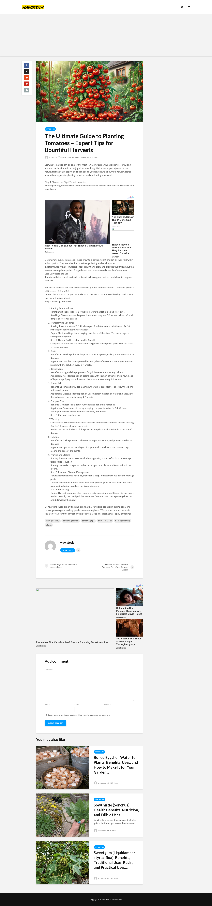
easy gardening (52, 520)
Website (107, 704)
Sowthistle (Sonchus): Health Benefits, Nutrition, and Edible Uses (116, 810)
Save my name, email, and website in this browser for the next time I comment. (79, 715)
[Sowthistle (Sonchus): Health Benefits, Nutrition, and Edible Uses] (62, 815)
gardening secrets (71, 520)
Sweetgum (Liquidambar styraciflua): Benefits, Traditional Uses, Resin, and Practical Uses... (114, 860)
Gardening (50, 129)
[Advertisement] (106, 36)
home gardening (122, 520)
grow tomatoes (105, 520)
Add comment (80, 157)
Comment (49, 669)
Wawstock (118, 899)
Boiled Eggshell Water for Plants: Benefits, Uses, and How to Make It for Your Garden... (116, 764)
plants (49, 525)
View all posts (67, 550)
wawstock (53, 157)
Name (48, 704)
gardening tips (88, 520)
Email (77, 704)
